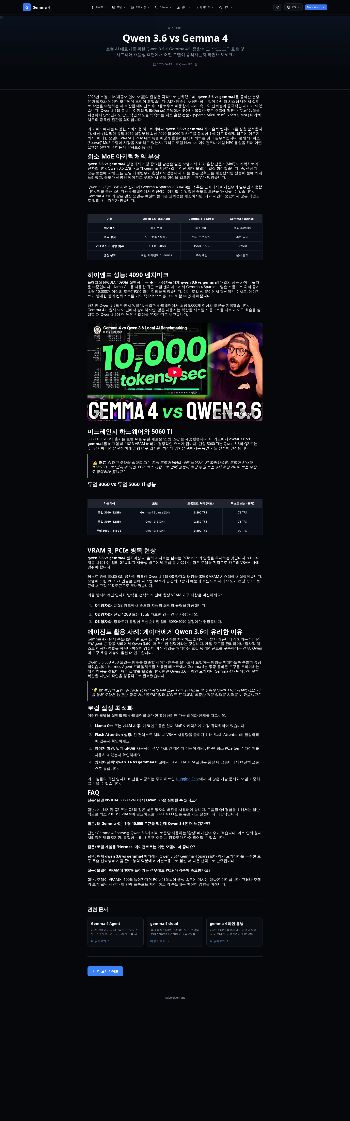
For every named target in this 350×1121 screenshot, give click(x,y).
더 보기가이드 (107, 971)
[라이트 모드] (277, 7)
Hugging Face (187, 778)
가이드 (178, 28)
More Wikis (313, 7)
